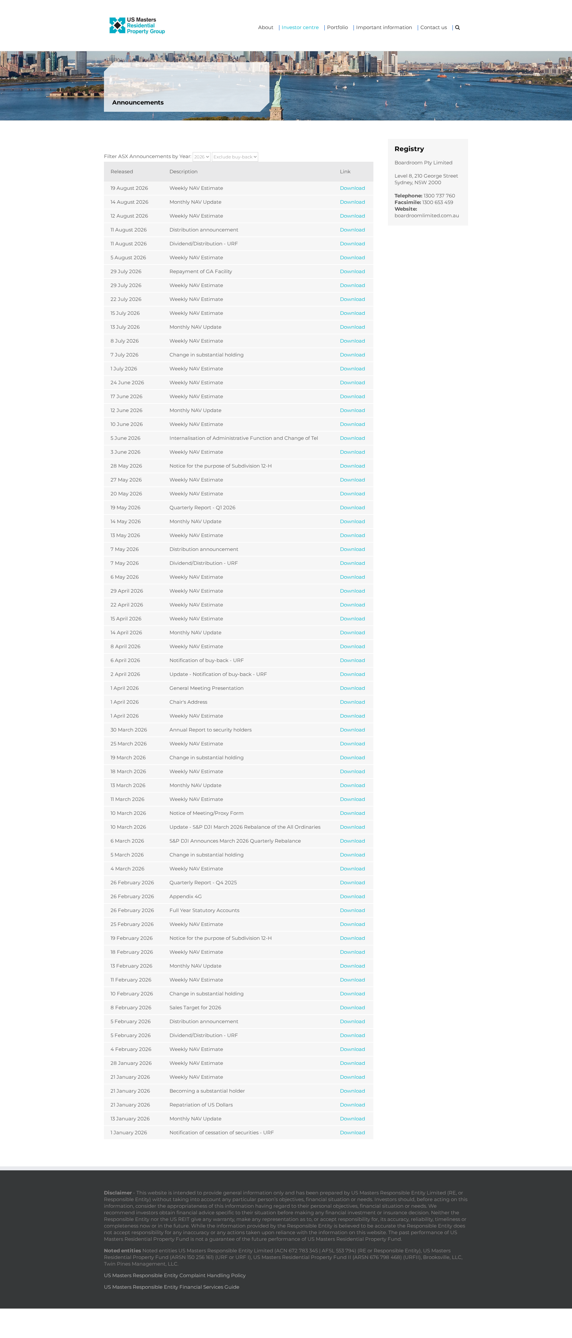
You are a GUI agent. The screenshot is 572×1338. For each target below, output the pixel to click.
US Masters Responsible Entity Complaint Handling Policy (175, 1275)
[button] (457, 27)
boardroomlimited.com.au (427, 215)
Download (352, 188)
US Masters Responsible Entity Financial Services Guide (171, 1287)
